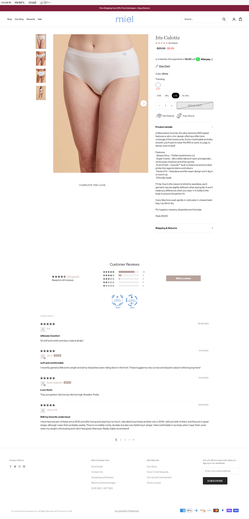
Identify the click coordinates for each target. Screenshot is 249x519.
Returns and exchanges (103, 482)
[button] (161, 43)
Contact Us (97, 471)
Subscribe (215, 480)
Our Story (19, 19)
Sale (40, 19)
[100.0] (117, 300)
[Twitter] (15, 466)
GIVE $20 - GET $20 (102, 488)
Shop (9, 19)
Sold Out (195, 105)
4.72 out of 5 (73, 276)
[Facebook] (10, 466)
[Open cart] (240, 19)
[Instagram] (19, 466)
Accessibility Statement (127, 510)
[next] (143, 103)
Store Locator (154, 482)
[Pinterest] (24, 466)
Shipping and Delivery (102, 477)
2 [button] (120, 439)
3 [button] (125, 439)
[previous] (58, 103)
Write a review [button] (183, 278)
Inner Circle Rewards (157, 471)
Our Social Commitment (159, 477)
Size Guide (97, 466)
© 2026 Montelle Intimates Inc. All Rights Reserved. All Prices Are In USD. (42, 511)
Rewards (31, 19)
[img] (47, 323)
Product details (163, 127)
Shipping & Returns (166, 228)
